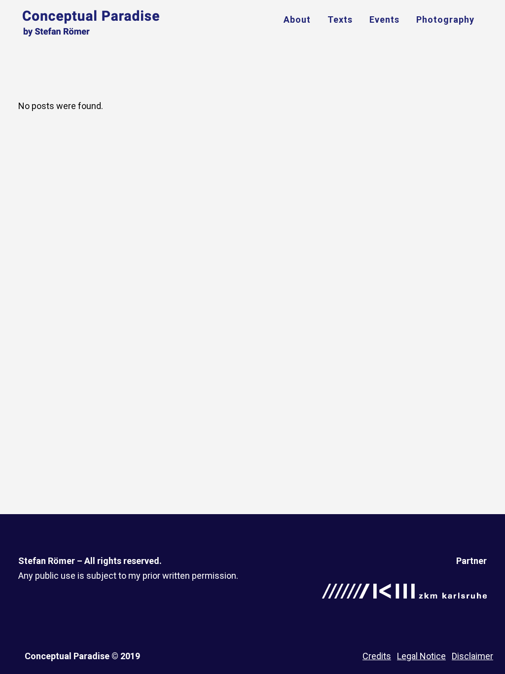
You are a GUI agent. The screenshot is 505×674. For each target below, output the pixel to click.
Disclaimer (472, 656)
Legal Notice (421, 656)
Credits (376, 656)
